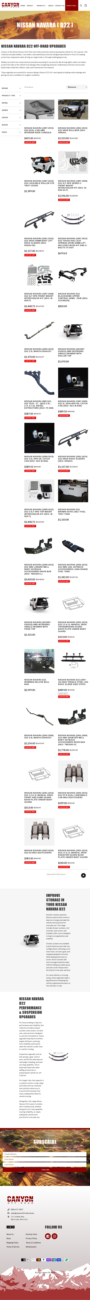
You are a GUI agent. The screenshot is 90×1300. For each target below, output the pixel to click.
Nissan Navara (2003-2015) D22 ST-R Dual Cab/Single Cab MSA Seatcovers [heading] (72, 795)
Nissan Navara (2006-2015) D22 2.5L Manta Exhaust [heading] (39, 350)
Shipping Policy (12, 1243)
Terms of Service (12, 1247)
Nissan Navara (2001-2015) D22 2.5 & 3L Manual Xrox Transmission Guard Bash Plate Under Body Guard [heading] (72, 626)
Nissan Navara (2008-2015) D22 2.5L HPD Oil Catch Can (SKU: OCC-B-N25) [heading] (39, 459)
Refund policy (31, 1247)
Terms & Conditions (33, 1243)
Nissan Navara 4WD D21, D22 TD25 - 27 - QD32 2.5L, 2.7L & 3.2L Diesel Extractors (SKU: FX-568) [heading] (38, 404)
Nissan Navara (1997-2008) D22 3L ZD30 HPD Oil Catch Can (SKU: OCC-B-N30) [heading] (73, 403)
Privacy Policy (31, 1238)
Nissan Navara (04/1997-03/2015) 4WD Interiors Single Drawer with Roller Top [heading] (71, 352)
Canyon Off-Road (48, 1273)
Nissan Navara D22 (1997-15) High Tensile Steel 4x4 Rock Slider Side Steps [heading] (73, 682)
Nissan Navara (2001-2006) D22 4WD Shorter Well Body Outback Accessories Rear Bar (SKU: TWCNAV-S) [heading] (72, 740)
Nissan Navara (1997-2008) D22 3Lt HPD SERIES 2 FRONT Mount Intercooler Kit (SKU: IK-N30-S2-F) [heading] (72, 185)
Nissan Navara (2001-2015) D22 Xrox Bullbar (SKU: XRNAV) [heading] (72, 130)
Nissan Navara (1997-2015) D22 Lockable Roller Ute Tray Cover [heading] (39, 183)
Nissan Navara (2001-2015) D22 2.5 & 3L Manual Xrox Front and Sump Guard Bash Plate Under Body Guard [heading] (39, 797)
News (8, 1238)
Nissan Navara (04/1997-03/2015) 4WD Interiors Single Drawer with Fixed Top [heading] (37, 625)
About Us (10, 1234)
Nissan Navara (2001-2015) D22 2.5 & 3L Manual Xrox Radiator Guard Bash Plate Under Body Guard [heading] (73, 854)
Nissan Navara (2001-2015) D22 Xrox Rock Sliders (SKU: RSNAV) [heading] (72, 459)
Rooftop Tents (31, 1234)
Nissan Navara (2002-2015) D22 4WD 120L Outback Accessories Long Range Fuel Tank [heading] (73, 568)
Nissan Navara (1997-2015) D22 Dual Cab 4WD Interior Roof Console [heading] (39, 130)
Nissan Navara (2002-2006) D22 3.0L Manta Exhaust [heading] (39, 736)
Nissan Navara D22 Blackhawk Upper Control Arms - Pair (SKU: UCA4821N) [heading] (73, 297)
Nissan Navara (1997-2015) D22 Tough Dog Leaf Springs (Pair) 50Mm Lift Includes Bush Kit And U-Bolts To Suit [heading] (72, 243)
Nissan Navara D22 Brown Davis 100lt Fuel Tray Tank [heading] (72, 511)
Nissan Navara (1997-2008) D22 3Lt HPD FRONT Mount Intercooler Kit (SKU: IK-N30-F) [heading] (39, 297)
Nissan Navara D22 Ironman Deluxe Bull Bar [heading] (37, 682)
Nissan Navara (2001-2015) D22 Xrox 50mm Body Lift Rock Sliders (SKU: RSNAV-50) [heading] (39, 242)
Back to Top (83, 875)
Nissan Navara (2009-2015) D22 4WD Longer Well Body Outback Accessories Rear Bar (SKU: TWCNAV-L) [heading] (39, 569)
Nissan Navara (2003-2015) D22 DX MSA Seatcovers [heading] (39, 852)
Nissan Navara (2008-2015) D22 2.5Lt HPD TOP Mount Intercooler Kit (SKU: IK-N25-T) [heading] (39, 512)
